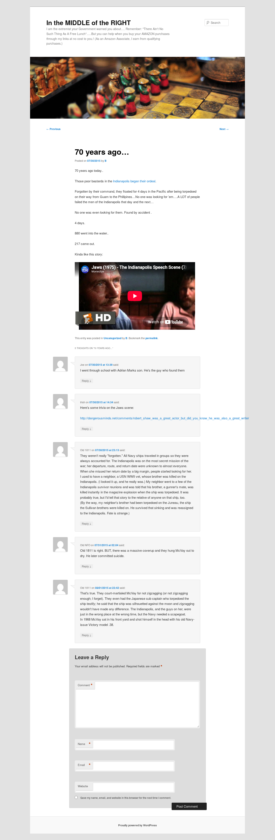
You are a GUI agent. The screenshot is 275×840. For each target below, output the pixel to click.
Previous (53, 129)
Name (84, 743)
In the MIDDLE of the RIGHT (88, 22)
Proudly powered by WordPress (137, 825)
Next (224, 129)
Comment (85, 685)
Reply (86, 380)
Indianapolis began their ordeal (134, 181)
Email (84, 764)
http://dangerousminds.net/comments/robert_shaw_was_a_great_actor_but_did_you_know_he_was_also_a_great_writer (164, 418)
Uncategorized (112, 338)
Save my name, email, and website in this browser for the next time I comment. (125, 797)
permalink (151, 338)
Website (83, 786)
